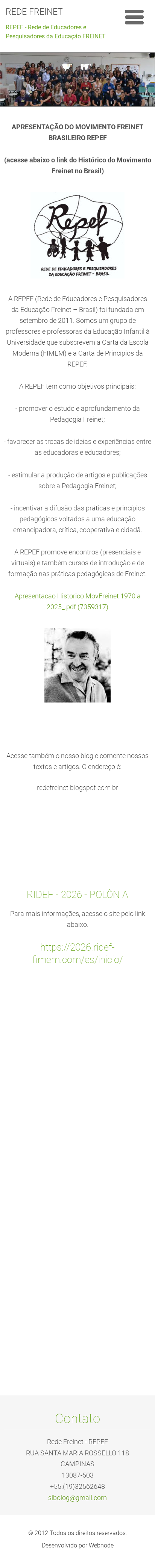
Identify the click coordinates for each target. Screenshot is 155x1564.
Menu (134, 17)
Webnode (101, 1545)
